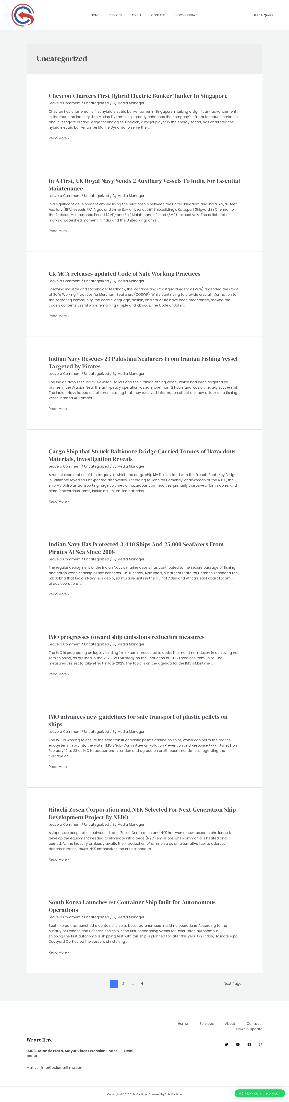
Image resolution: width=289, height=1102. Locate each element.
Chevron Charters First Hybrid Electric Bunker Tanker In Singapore (138, 96)
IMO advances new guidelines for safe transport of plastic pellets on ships (138, 720)
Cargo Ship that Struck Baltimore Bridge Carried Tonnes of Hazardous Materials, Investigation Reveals (142, 455)
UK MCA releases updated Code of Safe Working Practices (124, 274)
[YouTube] (238, 1044)
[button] (260, 1093)
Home (95, 15)
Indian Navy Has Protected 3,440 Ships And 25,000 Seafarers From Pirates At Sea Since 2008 (136, 548)
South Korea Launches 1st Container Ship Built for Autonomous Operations (132, 906)
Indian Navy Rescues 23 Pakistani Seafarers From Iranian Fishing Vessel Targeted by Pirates (143, 362)
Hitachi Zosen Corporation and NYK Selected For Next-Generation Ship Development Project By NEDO (142, 813)
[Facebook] (249, 1044)
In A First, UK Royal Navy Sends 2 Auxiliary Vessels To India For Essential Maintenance (144, 184)
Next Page (235, 983)
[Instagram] (260, 1044)
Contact (158, 15)
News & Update (187, 15)
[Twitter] (226, 1044)
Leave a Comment (65, 103)
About (136, 15)
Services (115, 15)
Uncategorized (96, 103)
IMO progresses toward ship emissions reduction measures (126, 637)
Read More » (59, 138)
